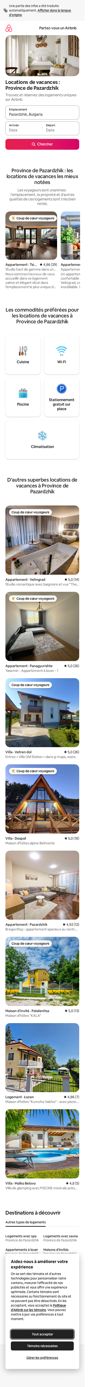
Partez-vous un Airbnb (57, 28)
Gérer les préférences (42, 1358)
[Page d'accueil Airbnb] (8, 28)
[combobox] (42, 114)
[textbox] (24, 130)
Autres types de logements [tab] (25, 1222)
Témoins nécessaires (42, 1346)
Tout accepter (42, 1334)
